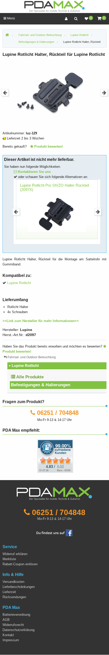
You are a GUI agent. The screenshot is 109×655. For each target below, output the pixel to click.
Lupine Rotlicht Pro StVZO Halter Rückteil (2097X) (54, 187)
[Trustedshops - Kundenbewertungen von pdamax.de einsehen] (37, 456)
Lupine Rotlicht (19, 283)
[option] (54, 92)
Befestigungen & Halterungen (40, 384)
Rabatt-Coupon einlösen (20, 564)
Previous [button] (5, 92)
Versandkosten (13, 582)
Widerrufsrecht (13, 625)
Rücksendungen (14, 597)
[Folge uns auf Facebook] (54, 532)
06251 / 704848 (58, 412)
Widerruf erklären (15, 554)
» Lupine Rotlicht (24, 365)
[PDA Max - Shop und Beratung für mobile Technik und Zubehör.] (7, 35)
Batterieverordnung (16, 615)
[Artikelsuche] (76, 18)
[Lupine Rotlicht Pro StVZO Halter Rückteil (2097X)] (57, 212)
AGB (6, 620)
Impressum (11, 640)
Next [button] (104, 92)
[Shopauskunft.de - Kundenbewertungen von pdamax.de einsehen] (55, 456)
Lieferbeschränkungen (19, 587)
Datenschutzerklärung (18, 630)
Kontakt (8, 635)
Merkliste (9, 559)
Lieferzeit (9, 592)
